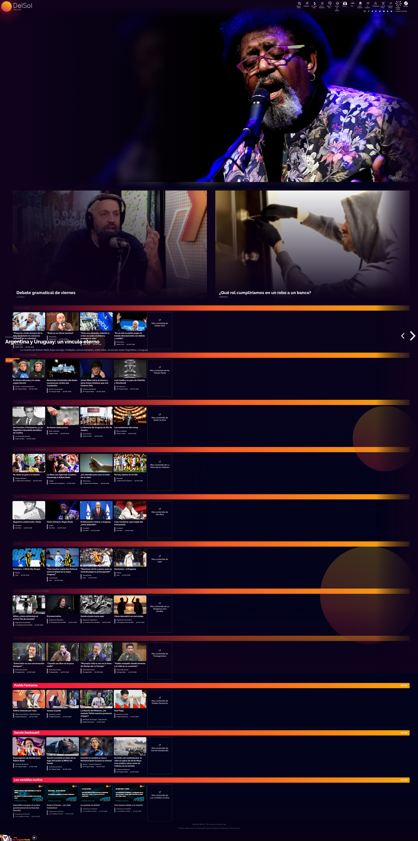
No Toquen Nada (314, 6)
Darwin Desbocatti (321, 6)
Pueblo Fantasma (359, 6)
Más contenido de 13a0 (160, 560)
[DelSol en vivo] (209, 837)
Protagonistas (375, 6)
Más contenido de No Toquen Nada (160, 371)
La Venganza (367, 6)
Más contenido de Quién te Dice (160, 419)
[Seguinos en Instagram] (364, 11)
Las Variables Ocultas (397, 7)
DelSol (22, 5)
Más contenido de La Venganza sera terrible (159, 608)
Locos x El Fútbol (382, 6)
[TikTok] (380, 11)
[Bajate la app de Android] (387, 11)
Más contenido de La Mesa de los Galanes (159, 466)
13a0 (352, 6)
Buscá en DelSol (299, 6)
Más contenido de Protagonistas (160, 655)
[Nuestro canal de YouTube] (383, 11)
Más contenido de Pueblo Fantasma (160, 702)
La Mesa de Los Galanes (337, 7)
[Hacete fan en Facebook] (368, 11)
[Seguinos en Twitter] (372, 11)
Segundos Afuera (390, 6)
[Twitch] (376, 11)
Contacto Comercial (401, 11)
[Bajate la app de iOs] (391, 11)
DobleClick (306, 6)
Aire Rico (344, 6)
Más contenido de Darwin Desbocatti (159, 749)
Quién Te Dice (329, 6)
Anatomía (405, 6)
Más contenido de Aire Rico (160, 513)
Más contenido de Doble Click (160, 324)
